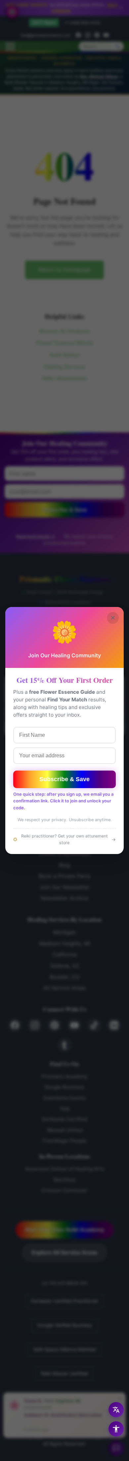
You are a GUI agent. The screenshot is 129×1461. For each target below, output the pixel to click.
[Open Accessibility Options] (116, 1428)
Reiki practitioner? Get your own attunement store (64, 839)
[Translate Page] (116, 1409)
